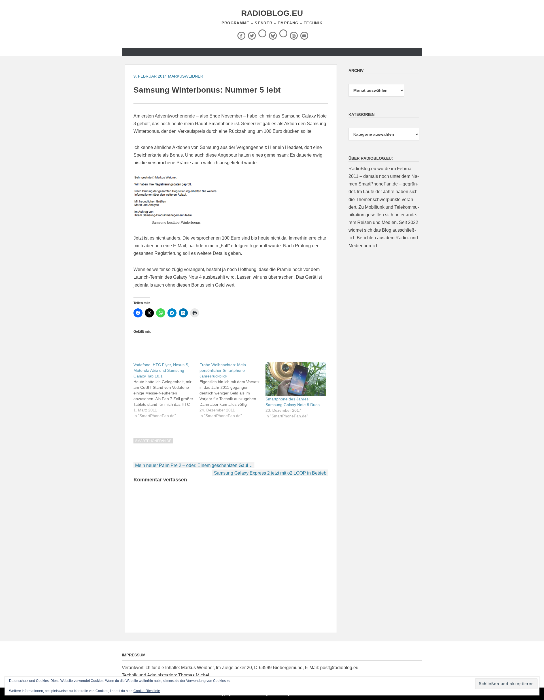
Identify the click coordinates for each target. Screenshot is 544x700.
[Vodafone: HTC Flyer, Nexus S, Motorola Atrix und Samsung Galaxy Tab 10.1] (166, 390)
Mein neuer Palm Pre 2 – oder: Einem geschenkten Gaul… (194, 465)
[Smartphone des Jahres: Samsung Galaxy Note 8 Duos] (295, 379)
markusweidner (185, 76)
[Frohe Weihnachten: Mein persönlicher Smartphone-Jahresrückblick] (232, 390)
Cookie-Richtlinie (146, 691)
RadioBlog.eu (272, 13)
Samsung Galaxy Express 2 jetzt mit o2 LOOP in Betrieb (270, 473)
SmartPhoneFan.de (153, 441)
